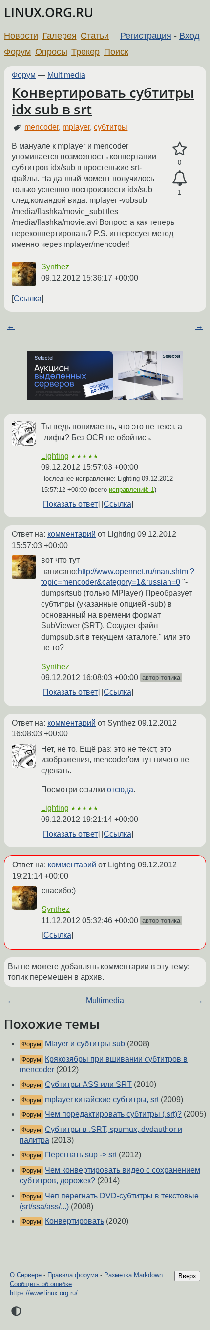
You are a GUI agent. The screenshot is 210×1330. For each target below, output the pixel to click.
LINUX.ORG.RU (48, 12)
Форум (17, 52)
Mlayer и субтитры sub (85, 1044)
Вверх (187, 1276)
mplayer (76, 127)
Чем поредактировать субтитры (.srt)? (113, 1114)
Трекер (85, 52)
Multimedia (66, 75)
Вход (189, 36)
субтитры (110, 127)
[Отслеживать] (179, 178)
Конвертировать (74, 1221)
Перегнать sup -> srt (81, 1155)
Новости (21, 36)
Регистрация (145, 36)
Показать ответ (70, 504)
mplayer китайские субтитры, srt (102, 1099)
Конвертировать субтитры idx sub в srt (103, 100)
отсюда (120, 789)
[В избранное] (179, 149)
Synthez (55, 267)
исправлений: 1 (131, 489)
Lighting (55, 456)
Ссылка (28, 298)
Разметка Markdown (133, 1275)
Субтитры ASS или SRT (88, 1084)
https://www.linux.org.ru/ (44, 1293)
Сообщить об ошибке (41, 1283)
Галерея (59, 36)
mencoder (41, 127)
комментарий (71, 534)
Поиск (116, 52)
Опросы (51, 52)
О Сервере (26, 1275)
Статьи (95, 36)
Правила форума (72, 1275)
